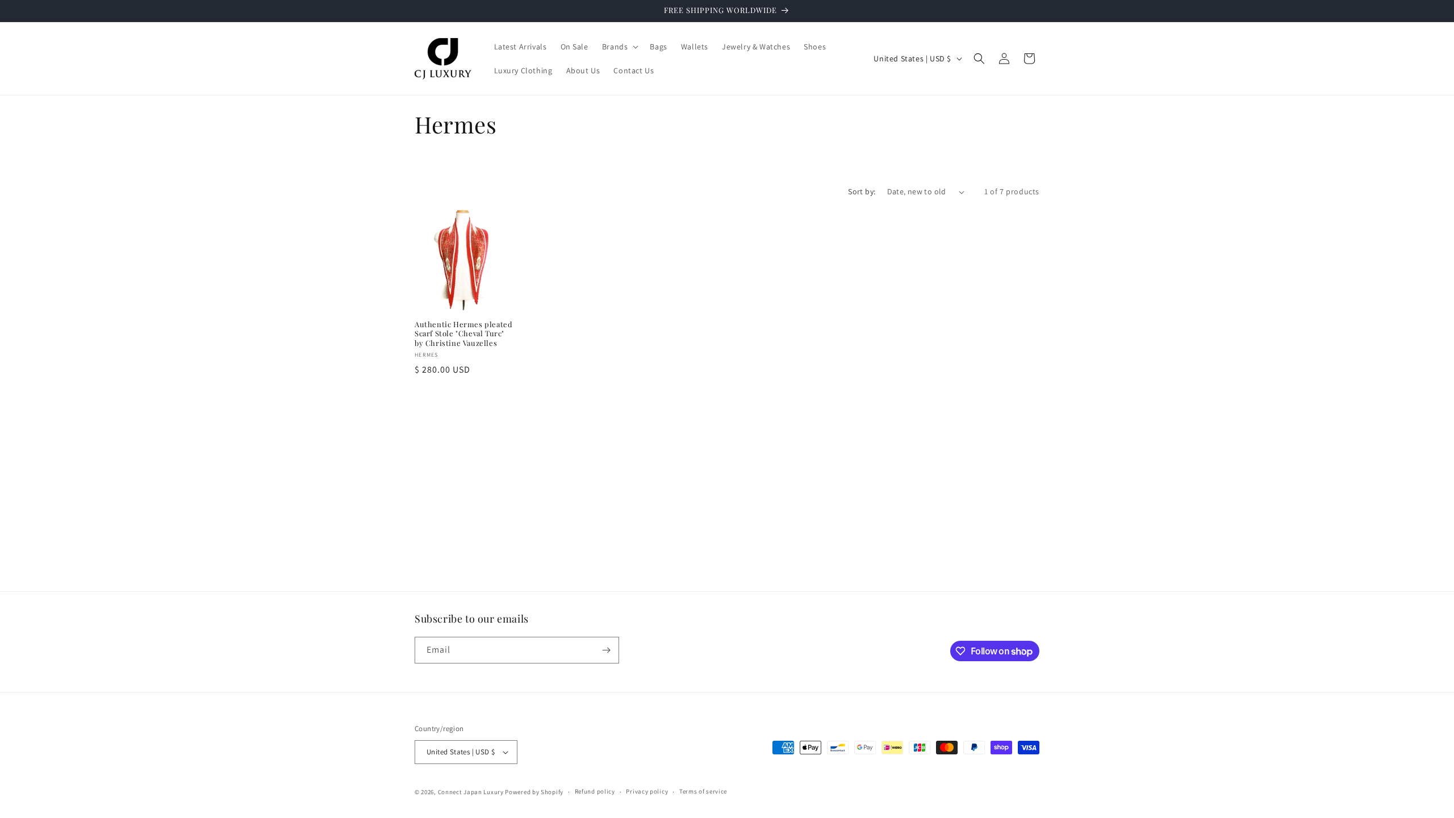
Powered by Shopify (534, 792)
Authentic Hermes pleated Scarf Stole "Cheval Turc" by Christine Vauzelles (463, 334)
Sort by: (861, 191)
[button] (619, 47)
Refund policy (595, 791)
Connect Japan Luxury (471, 792)
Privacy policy (647, 791)
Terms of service (703, 791)
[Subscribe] (606, 650)
